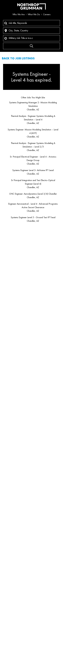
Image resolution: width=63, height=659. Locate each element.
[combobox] (31, 23)
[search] (31, 46)
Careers (47, 14)
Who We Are (18, 14)
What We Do (34, 14)
